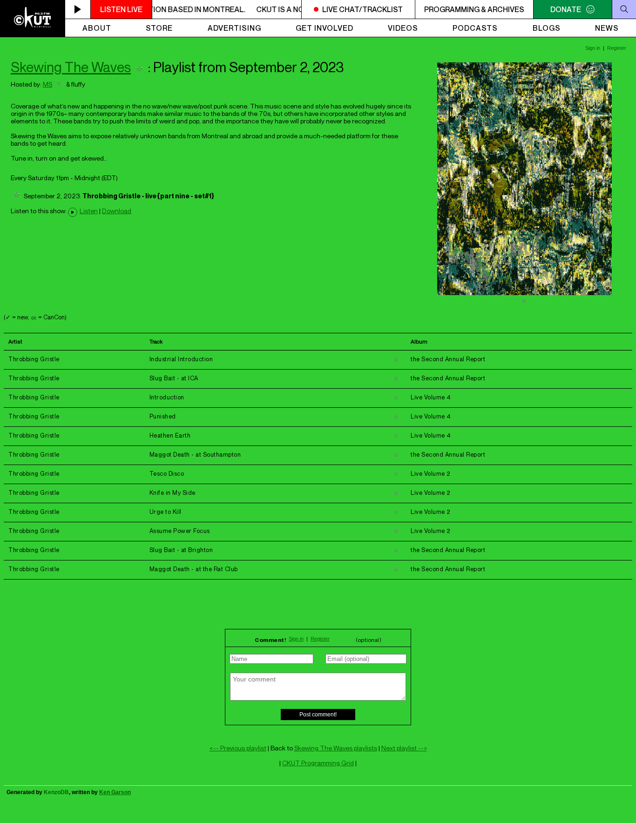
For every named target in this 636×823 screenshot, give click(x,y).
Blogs (547, 28)
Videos (403, 28)
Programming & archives (474, 9)
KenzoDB (56, 792)
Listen (89, 211)
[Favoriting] (139, 67)
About (96, 28)
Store (159, 28)
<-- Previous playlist (238, 748)
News (607, 28)
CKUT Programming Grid (318, 763)
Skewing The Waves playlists (335, 748)
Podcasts (475, 28)
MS (47, 84)
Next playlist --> (404, 748)
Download (116, 211)
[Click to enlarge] (524, 293)
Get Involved (324, 28)
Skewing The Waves (71, 67)
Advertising (234, 28)
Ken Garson (115, 792)
